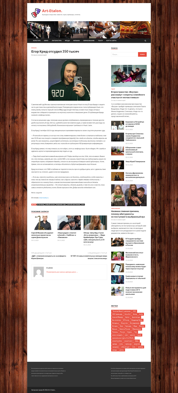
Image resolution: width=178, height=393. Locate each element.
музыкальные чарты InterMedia (123, 338)
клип (126, 335)
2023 (134, 311)
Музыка (76, 40)
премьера (128, 344)
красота (132, 335)
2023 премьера (117, 314)
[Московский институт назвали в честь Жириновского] (117, 260)
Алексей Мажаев (117, 317)
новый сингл (128, 341)
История (115, 326)
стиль (134, 347)
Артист (127, 317)
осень (121, 344)
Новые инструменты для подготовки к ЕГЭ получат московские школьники (136, 291)
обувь (137, 341)
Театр (100, 40)
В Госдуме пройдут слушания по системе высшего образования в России (135, 242)
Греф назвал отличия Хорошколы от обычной (135, 277)
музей (139, 335)
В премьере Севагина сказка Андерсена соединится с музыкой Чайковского (135, 137)
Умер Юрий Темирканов (135, 161)
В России (126, 320)
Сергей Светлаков (73, 204)
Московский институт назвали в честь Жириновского (134, 255)
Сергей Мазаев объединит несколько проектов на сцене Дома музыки (42, 235)
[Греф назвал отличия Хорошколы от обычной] (117, 283)
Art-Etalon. (52, 10)
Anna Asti (127, 314)
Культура (37, 40)
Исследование (134, 323)
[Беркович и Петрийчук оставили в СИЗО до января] (117, 129)
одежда (114, 344)
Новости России (124, 329)
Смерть (129, 332)
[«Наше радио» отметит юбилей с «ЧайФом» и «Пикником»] (69, 230)
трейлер (140, 347)
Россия (122, 332)
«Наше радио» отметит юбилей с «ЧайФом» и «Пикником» (66, 235)
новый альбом (117, 341)
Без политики (116, 320)
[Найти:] (129, 54)
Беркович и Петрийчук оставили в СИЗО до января (135, 124)
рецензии (137, 344)
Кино (46, 40)
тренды (114, 350)
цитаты (121, 350)
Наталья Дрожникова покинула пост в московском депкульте (135, 175)
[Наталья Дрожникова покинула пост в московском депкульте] (117, 180)
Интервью (115, 323)
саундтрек (115, 347)
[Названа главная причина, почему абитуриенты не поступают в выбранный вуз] (129, 207)
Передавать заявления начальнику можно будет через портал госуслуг (136, 266)
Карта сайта (111, 40)
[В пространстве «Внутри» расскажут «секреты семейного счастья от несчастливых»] (129, 87)
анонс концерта (117, 335)
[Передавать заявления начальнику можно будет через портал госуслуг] (117, 272)
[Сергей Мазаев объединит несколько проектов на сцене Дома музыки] (43, 230)
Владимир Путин (136, 320)
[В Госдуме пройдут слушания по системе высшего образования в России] (117, 246)
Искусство (124, 323)
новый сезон (50, 204)
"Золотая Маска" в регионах (121, 311)
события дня (125, 347)
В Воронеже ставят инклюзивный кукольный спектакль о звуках (134, 151)
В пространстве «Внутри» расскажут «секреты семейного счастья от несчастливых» (128, 95)
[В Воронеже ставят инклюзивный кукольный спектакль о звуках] (117, 155)
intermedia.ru (44, 198)
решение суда (61, 204)
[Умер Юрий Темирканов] (117, 169)
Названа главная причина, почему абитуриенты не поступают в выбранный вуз (128, 214)
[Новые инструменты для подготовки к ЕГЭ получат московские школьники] (117, 295)
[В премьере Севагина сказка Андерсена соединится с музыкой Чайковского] (117, 141)
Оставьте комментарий (39, 55)
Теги (82, 204)
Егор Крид (40, 204)
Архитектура (136, 317)
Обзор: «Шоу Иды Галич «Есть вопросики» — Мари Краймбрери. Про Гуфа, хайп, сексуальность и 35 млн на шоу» (94, 237)
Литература (56, 40)
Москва (141, 326)
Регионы (115, 332)
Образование (88, 40)
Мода (67, 40)
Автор (135, 314)
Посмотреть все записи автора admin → (62, 272)
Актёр (141, 314)
